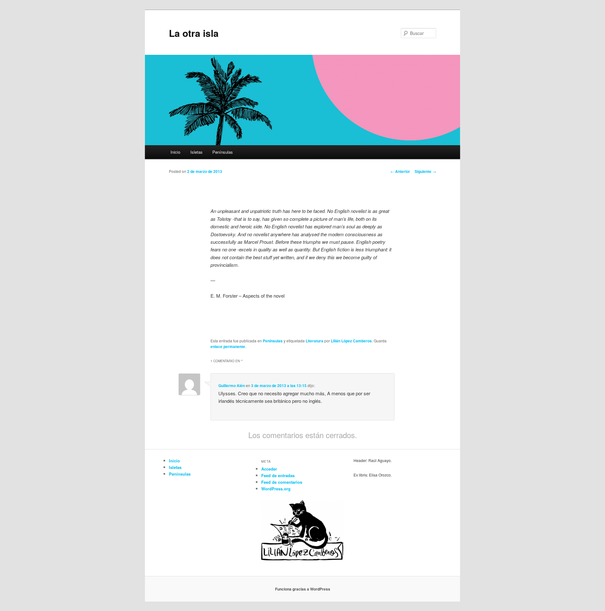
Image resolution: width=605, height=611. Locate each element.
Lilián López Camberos (351, 341)
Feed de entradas (278, 475)
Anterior (400, 171)
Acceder (269, 469)
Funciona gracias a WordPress (302, 589)
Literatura (314, 341)
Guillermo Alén (231, 385)
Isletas (196, 152)
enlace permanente (227, 346)
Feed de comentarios (281, 482)
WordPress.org (276, 489)
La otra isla (194, 33)
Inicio (175, 152)
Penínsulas (222, 152)
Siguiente (425, 171)
